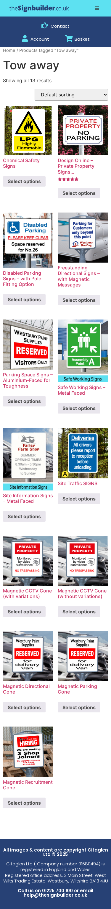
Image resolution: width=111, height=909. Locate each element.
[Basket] (68, 38)
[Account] (24, 38)
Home (9, 50)
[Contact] (44, 25)
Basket (82, 39)
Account (39, 39)
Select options (24, 181)
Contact (60, 26)
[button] (96, 8)
